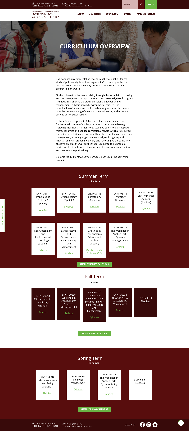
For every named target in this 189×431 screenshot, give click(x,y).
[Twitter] (154, 424)
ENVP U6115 (94, 193)
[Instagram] (148, 424)
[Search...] (141, 4)
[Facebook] (142, 424)
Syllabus (43, 209)
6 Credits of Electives (146, 299)
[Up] (181, 423)
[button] (80, 14)
